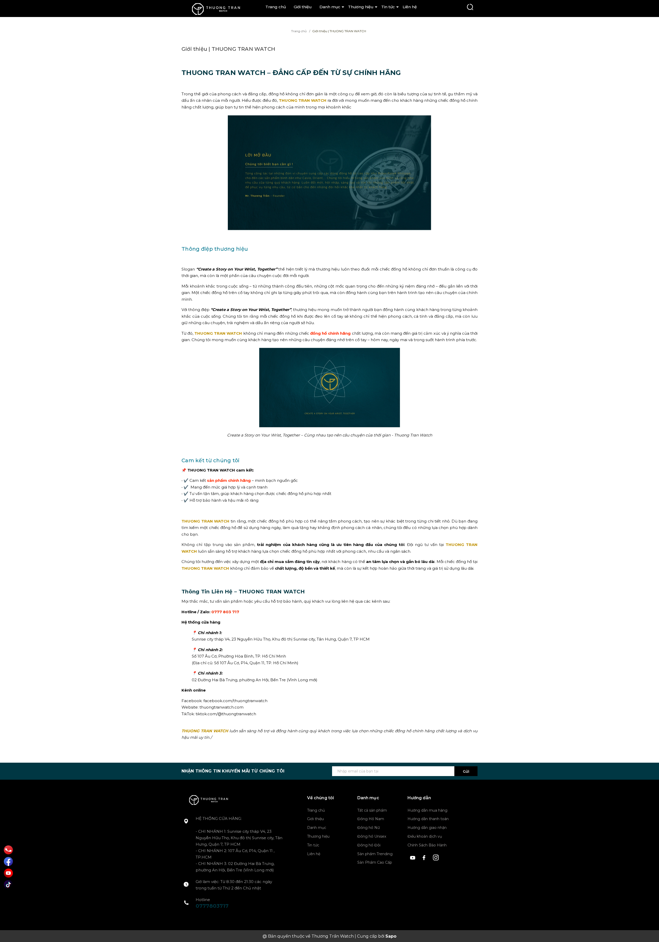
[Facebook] (8, 861)
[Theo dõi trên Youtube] (413, 856)
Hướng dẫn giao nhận (427, 827)
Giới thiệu (303, 6)
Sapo (390, 936)
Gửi (466, 771)
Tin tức (388, 6)
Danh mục (329, 6)
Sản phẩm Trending (375, 854)
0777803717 (212, 906)
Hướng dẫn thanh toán (428, 819)
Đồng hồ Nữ (368, 827)
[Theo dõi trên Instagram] (436, 856)
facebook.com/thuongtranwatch (235, 700)
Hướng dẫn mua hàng (427, 810)
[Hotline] (8, 849)
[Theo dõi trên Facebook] (425, 856)
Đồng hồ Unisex (371, 836)
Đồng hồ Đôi (368, 845)
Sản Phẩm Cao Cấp (374, 862)
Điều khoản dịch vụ (424, 836)
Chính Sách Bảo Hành (427, 845)
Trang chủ (275, 6)
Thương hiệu (361, 6)
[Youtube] (8, 873)
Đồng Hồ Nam (370, 819)
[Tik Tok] (8, 884)
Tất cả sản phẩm (372, 810)
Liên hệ (410, 6)
